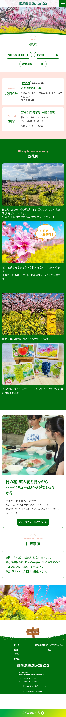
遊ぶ (16, 649)
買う (49, 649)
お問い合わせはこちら (30, 686)
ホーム (17, 645)
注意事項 (27, 64)
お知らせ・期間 (15, 55)
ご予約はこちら (31, 712)
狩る (17, 654)
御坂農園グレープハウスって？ (49, 645)
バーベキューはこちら (31, 522)
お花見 (41, 55)
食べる (17, 659)
